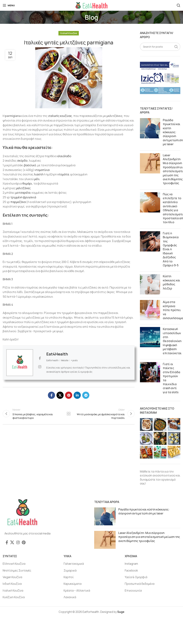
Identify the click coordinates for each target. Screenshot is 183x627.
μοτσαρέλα (22, 193)
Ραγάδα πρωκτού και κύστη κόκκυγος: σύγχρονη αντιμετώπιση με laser (173, 132)
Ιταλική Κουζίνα (68, 33)
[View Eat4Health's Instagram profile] (40, 367)
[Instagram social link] (18, 542)
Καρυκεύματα (72, 584)
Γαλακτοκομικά (74, 564)
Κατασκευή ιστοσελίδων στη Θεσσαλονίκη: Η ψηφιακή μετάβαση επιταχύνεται (172, 341)
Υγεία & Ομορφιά (136, 577)
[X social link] (60, 395)
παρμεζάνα (18, 202)
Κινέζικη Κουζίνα (14, 597)
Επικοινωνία (133, 590)
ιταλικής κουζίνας (60, 116)
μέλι (37, 179)
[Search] (178, 5)
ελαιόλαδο (64, 156)
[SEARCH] (176, 47)
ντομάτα (63, 174)
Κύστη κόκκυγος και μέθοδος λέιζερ (171, 282)
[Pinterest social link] (68, 395)
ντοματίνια (42, 170)
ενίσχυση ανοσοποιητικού (157, 475)
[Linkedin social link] (77, 395)
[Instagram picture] (146, 424)
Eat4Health (57, 354)
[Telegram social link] (85, 395)
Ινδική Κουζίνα (12, 584)
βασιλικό (30, 165)
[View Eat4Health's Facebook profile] (40, 358)
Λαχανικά (70, 597)
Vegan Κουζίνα (12, 577)
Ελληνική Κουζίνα (14, 564)
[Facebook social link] (51, 395)
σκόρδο (22, 161)
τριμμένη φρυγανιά (23, 197)
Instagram (131, 564)
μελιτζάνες (23, 188)
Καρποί (69, 577)
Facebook (131, 570)
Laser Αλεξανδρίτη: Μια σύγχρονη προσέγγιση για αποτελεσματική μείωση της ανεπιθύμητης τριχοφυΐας (149, 537)
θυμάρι (27, 183)
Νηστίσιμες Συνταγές (17, 570)
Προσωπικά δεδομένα (139, 584)
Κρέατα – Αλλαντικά (77, 590)
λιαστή (38, 174)
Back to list (68, 413)
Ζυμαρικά (70, 570)
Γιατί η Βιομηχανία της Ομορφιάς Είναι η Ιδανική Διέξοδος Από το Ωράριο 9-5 (171, 249)
